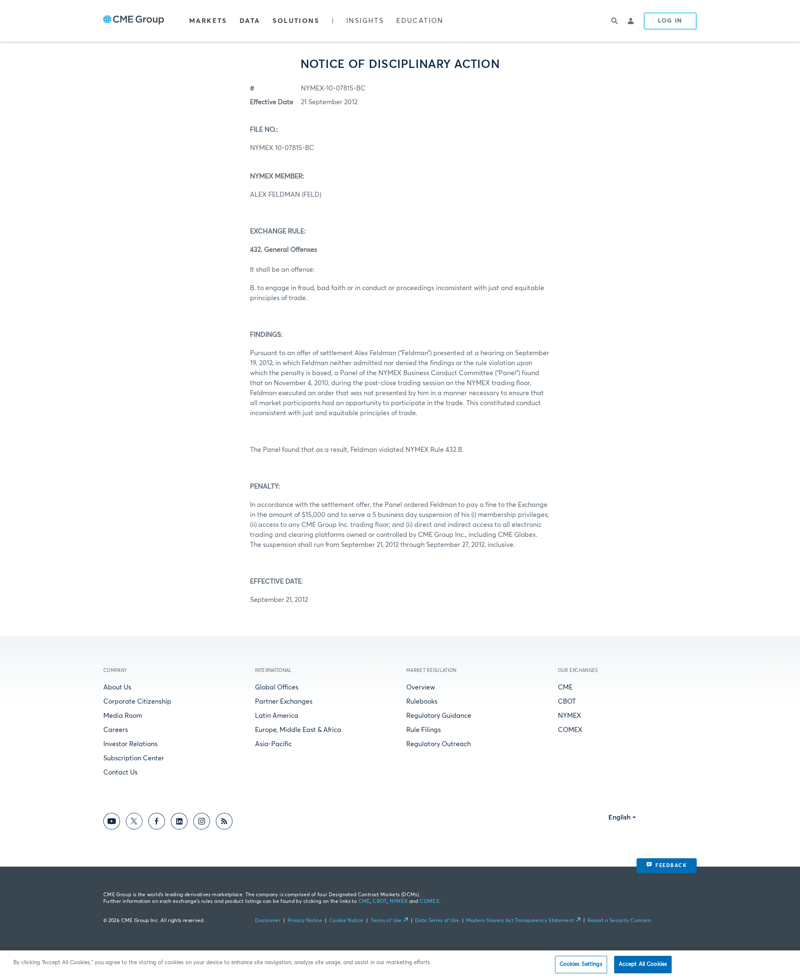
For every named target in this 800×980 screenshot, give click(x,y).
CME (565, 687)
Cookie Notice (346, 920)
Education (420, 21)
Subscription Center (133, 758)
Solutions (295, 21)
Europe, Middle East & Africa (298, 730)
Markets (208, 21)
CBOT (567, 701)
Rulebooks (422, 701)
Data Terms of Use (437, 920)
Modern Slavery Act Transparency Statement (520, 920)
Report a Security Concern (619, 920)
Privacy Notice (305, 920)
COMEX (570, 730)
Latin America (276, 715)
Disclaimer (268, 920)
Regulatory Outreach (438, 744)
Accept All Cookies (643, 964)
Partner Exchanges (283, 701)
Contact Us (120, 772)
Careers (115, 730)
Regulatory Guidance (438, 715)
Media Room (122, 715)
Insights (365, 21)
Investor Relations (130, 744)
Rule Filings (423, 730)
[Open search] (614, 20)
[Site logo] (133, 21)
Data (250, 21)
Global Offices (276, 687)
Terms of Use (385, 920)
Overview (420, 687)
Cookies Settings (581, 964)
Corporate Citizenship (137, 701)
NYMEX (569, 715)
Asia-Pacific (273, 744)
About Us (117, 687)
